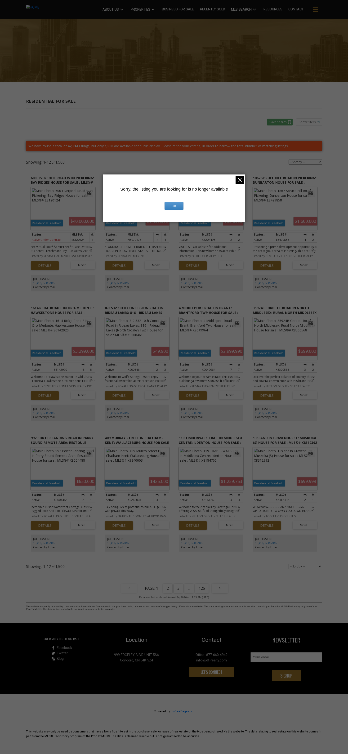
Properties (140, 10)
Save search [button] (278, 122)
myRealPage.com (182, 711)
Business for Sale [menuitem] (178, 9)
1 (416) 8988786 (43, 283)
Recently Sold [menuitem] (212, 9)
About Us (111, 10)
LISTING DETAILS (45, 265)
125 (202, 588)
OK (174, 206)
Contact (296, 9)
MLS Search (241, 10)
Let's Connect (211, 672)
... (189, 588)
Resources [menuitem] (272, 9)
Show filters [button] (307, 122)
